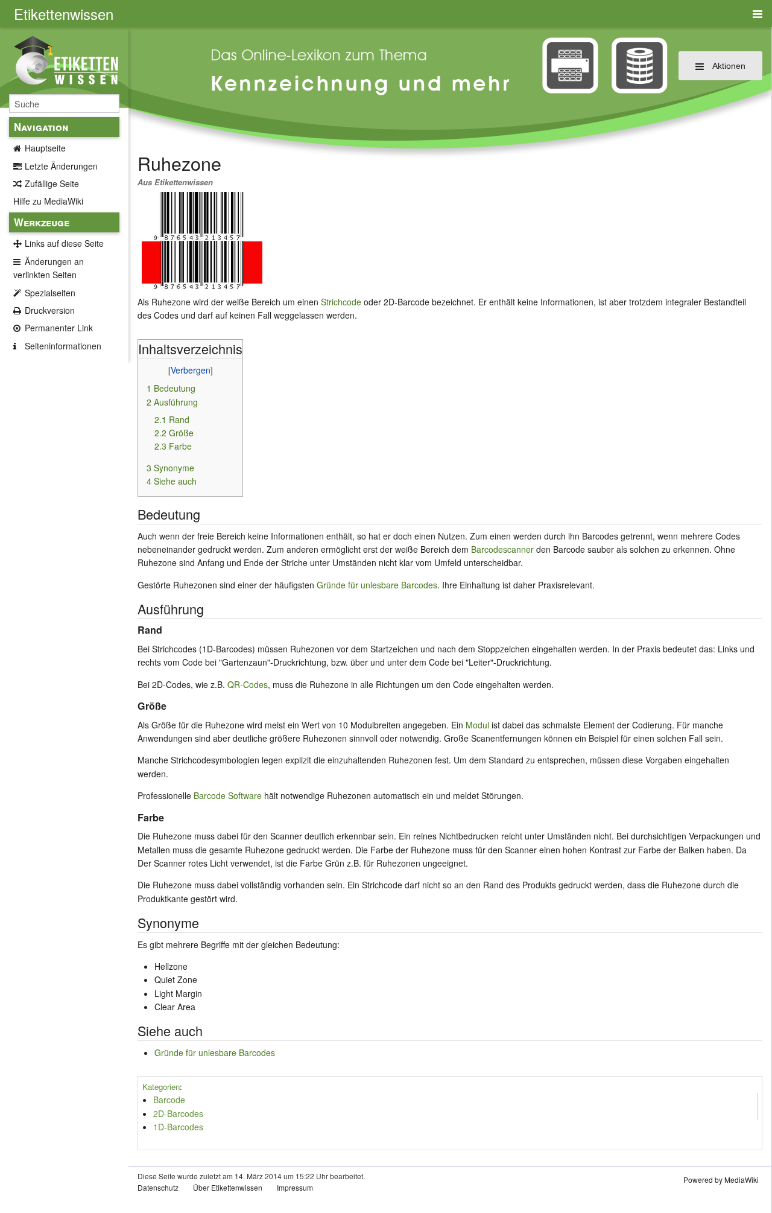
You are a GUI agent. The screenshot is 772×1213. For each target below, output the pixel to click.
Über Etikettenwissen (227, 1187)
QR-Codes (247, 684)
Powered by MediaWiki (721, 1179)
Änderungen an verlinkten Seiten (48, 268)
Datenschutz (158, 1187)
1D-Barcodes (178, 1127)
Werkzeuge (41, 222)
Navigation (41, 126)
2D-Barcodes (178, 1113)
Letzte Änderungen (61, 166)
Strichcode (341, 302)
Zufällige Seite (52, 183)
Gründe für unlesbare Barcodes (377, 585)
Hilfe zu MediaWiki (48, 201)
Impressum (295, 1187)
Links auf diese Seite (64, 243)
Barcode (169, 1100)
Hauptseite (45, 148)
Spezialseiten (50, 293)
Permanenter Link (59, 328)
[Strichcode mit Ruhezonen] (202, 240)
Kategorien (161, 1086)
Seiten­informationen (63, 346)
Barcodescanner (502, 549)
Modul (477, 725)
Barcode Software (228, 795)
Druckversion (50, 310)
